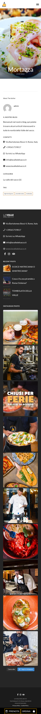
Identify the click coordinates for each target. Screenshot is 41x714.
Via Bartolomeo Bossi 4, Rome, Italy (21, 142)
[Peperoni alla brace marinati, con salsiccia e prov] (20, 577)
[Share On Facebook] (6, 703)
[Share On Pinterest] (12, 703)
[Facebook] (5, 254)
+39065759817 (13, 147)
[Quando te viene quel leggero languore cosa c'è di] (20, 541)
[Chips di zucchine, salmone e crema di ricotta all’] (20, 612)
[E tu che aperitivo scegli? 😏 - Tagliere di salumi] (20, 648)
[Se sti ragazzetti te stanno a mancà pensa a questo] (20, 363)
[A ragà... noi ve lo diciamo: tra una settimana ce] (20, 470)
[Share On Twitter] (9, 703)
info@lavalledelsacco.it (16, 159)
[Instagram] (9, 254)
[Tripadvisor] (13, 254)
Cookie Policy (24, 705)
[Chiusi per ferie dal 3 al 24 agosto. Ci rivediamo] (20, 398)
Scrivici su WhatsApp (15, 153)
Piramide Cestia (20, 193)
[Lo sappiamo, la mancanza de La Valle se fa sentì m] (20, 327)
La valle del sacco (11, 179)
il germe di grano (8, 193)
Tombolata (29, 193)
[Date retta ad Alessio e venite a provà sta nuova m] (20, 505)
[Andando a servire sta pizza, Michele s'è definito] (20, 434)
